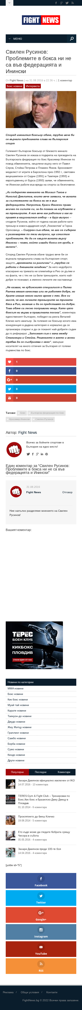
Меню (17, 38)
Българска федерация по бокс (47, 413)
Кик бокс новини (18, 699)
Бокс (22, 413)
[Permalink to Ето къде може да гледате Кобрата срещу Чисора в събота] (10, 835)
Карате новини (17, 710)
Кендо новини (16, 754)
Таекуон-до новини (19, 716)
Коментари (64, 772)
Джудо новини (16, 721)
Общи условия (30, 992)
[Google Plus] (62, 3)
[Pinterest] (46, 454)
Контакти (51, 992)
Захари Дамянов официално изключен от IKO (46, 780)
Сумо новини (16, 749)
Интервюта (33, 86)
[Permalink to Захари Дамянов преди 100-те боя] (10, 852)
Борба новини (16, 743)
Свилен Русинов (44, 419)
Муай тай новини (18, 705)
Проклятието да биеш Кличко (36, 816)
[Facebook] (56, 3)
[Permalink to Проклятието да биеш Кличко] (10, 819)
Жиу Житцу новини (19, 727)
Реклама (8, 992)
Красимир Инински (19, 419)
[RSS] (72, 3)
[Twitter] (67, 3)
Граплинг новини (18, 732)
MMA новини (15, 688)
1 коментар (65, 80)
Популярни (17, 772)
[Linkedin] (42, 454)
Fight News (16, 80)
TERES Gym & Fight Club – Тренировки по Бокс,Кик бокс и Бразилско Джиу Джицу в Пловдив (44, 799)
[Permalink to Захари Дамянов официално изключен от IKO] (10, 783)
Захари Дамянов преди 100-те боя (39, 848)
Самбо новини (17, 738)
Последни (40, 772)
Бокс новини (14, 86)
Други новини (16, 760)
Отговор (67, 492)
